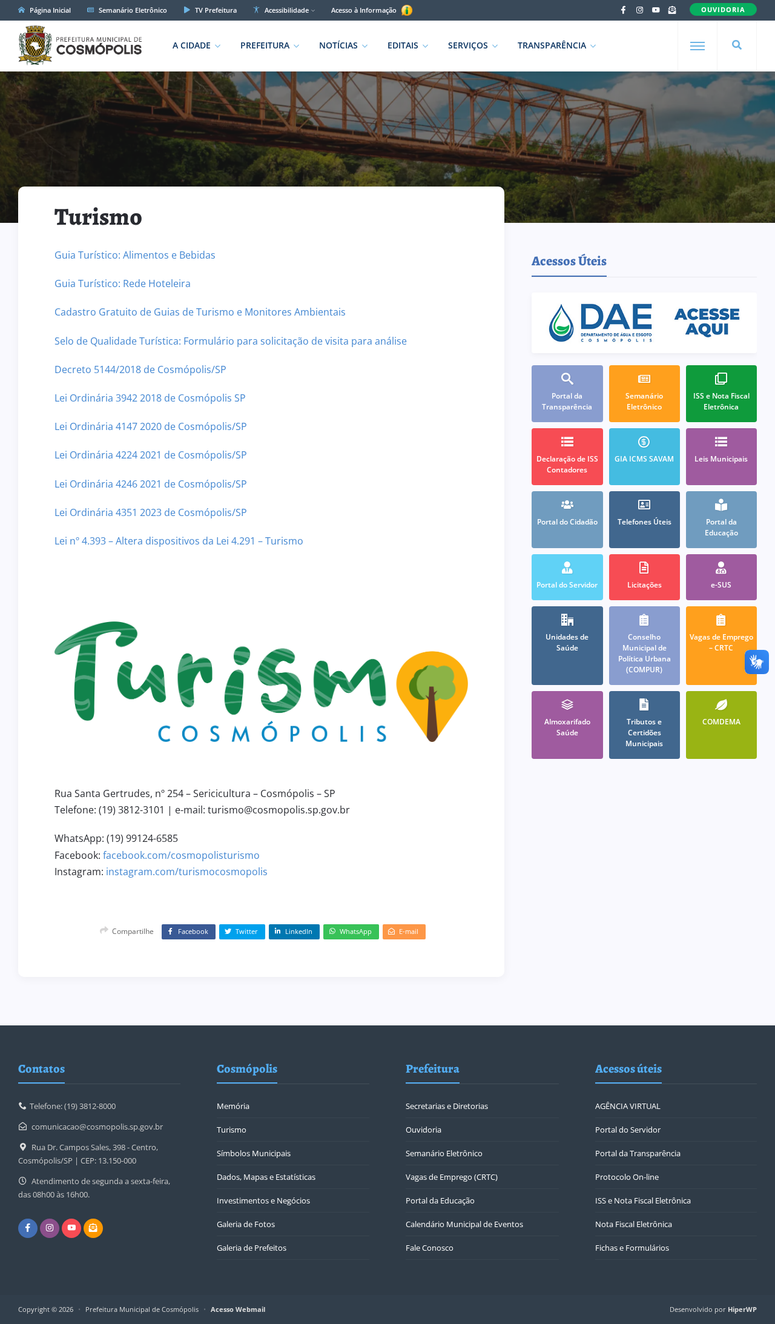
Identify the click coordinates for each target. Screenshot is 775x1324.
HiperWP (742, 1309)
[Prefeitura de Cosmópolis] (80, 45)
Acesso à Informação (364, 10)
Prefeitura (264, 45)
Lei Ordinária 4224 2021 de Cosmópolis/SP (150, 455)
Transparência (552, 45)
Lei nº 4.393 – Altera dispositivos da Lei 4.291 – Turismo (178, 541)
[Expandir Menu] (697, 46)
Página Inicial (49, 10)
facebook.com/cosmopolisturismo (181, 855)
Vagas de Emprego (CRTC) (452, 1176)
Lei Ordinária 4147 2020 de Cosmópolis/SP (150, 426)
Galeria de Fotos (246, 1224)
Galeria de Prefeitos (251, 1247)
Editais (403, 45)
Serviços (468, 45)
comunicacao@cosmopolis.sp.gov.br (97, 1126)
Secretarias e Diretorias (447, 1106)
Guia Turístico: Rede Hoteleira (122, 283)
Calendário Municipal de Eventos (464, 1224)
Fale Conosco (429, 1247)
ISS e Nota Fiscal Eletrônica (643, 1200)
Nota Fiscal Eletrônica (633, 1224)
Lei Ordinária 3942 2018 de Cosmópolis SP (150, 398)
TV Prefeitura (215, 10)
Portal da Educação (440, 1200)
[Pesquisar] (737, 45)
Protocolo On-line (627, 1176)
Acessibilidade (286, 10)
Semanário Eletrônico (132, 10)
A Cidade (192, 45)
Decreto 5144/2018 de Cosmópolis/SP (140, 369)
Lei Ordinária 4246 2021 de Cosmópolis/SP (150, 484)
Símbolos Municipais (254, 1153)
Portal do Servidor (628, 1129)
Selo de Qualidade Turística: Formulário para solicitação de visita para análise (230, 341)
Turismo (231, 1129)
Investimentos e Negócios (263, 1200)
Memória (233, 1106)
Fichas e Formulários (632, 1247)
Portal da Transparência (638, 1153)
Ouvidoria (423, 1129)
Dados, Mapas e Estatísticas (266, 1176)
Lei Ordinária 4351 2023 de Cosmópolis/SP (150, 512)
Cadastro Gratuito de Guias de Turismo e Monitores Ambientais (200, 312)
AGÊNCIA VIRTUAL (628, 1106)
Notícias (338, 45)
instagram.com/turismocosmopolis (187, 871)
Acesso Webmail (238, 1309)
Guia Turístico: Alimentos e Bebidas (135, 255)
